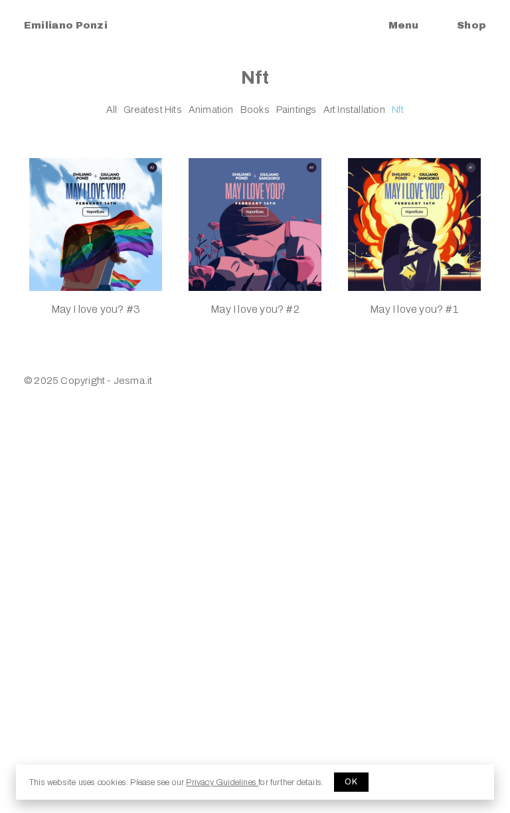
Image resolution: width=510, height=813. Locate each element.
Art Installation (354, 110)
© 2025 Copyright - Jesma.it (88, 380)
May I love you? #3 (96, 309)
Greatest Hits (153, 110)
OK (351, 781)
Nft (398, 110)
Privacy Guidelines (222, 782)
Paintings (296, 110)
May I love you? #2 (255, 309)
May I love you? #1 (414, 309)
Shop (471, 25)
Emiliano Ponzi (66, 25)
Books (255, 110)
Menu (403, 25)
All (112, 110)
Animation (211, 110)
